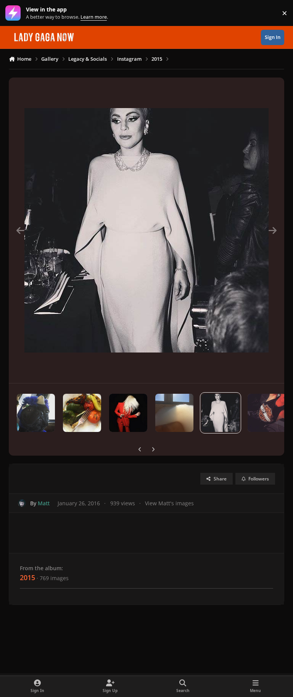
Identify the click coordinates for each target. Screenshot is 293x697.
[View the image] (36, 413)
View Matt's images (169, 503)
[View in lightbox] (146, 230)
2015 (27, 577)
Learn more (14, 13)
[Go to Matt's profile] (22, 503)
